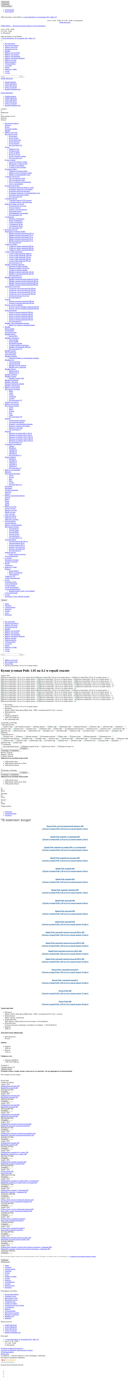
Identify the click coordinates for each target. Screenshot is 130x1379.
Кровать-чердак (10, 552)
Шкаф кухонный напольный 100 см (21, 233)
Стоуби (11, 483)
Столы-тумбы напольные (13, 252)
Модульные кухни (11, 134)
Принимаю (5, 1260)
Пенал (7, 501)
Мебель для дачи (10, 60)
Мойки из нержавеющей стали (19, 175)
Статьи (7, 1278)
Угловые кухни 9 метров (17, 167)
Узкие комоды (14, 574)
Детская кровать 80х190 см (18, 541)
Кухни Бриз (13, 136)
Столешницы (9, 217)
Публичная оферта (7, 1352)
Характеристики (10, 813)
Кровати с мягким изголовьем (19, 426)
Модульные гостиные (12, 389)
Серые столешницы (16, 222)
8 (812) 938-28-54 (11, 84)
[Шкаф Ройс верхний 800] (10, 1114)
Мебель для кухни (11, 47)
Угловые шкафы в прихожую (19, 345)
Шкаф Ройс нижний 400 (65, 868)
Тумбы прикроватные (12, 578)
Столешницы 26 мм (16, 224)
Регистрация (9, 11)
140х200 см (13, 451)
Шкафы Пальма (10, 351)
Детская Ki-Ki (14, 528)
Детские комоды (10, 523)
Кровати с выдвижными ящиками (21, 424)
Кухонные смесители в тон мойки (20, 189)
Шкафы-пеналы (10, 369)
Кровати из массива (16, 428)
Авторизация (9, 10)
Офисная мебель (10, 62)
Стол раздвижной (11, 584)
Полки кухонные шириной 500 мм (21, 318)
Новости (8, 1280)
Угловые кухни (10, 1302)
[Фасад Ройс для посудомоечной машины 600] (17, 1209)
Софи (11, 393)
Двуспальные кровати (16, 422)
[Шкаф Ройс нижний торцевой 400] (13, 1162)
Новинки (8, 1318)
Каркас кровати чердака (17, 554)
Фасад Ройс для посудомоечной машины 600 (16, 1211)
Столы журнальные (11, 587)
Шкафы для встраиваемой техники (17, 323)
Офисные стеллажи (11, 519)
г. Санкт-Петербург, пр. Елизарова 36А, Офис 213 (39, 17)
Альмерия (12, 396)
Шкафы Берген (10, 334)
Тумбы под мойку (11, 244)
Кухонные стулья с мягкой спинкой (17, 596)
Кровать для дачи (11, 510)
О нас (7, 613)
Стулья (7, 73)
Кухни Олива (13, 138)
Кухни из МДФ (14, 153)
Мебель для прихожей (12, 56)
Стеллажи (8, 65)
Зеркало (7, 497)
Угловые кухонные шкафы (18, 270)
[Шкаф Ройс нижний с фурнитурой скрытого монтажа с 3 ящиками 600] (26, 1247)
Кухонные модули (11, 49)
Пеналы (7, 299)
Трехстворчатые (10, 354)
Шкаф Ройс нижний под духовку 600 (65, 858)
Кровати (8, 125)
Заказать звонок (10, 82)
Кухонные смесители (12, 186)
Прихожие (8, 488)
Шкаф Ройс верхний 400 (65, 922)
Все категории (10, 43)
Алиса (11, 407)
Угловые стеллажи (11, 562)
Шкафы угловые (10, 376)
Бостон (11, 477)
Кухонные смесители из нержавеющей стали (24, 193)
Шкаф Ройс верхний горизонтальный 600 (15, 1126)
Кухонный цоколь (15, 211)
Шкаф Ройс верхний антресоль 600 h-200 (65, 951)
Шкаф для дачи (10, 512)
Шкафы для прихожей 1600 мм (19, 347)
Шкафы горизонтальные (13, 277)
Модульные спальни (12, 406)
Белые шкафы (9, 329)
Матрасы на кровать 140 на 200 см (21, 439)
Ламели (11, 446)
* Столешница (6, 744)
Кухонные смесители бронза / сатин (21, 187)
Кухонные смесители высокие (19, 191)
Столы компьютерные (12, 589)
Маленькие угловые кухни (18, 164)
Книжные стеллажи (12, 560)
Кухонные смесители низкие (19, 195)
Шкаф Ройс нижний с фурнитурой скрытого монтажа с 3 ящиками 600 (25, 1249)
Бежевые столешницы (16, 219)
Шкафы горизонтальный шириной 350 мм (23, 279)
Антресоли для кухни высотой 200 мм (22, 288)
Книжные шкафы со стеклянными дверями (24, 358)
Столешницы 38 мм (16, 226)
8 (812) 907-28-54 (11, 85)
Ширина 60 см (14, 373)
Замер (7, 604)
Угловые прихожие (11, 490)
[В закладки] (10, 1092)
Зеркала (7, 494)
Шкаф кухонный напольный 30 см (21, 235)
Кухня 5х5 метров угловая (18, 162)
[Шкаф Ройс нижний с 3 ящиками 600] (14, 1190)
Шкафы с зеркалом (11, 382)
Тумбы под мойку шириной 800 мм (21, 250)
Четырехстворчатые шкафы (14, 384)
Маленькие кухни (11, 1300)
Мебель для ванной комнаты (15, 58)
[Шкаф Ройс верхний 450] (10, 1095)
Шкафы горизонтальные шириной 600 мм (23, 283)
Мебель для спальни (12, 54)
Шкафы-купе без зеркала (17, 365)
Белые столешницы (15, 220)
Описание (8, 812)
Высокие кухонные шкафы (18, 266)
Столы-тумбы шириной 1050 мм (20, 255)
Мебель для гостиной (12, 53)
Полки (7, 67)
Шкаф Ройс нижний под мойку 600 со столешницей (65, 847)
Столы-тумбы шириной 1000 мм (20, 253)
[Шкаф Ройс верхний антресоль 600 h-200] (16, 1238)
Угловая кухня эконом (16, 165)
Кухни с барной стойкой (17, 156)
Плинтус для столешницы (18, 209)
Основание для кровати (13, 444)
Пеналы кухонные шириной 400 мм (21, 301)
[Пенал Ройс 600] (7, 1171)
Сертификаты (9, 1282)
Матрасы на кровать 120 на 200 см (21, 437)
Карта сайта (5, 1354)
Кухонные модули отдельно (14, 1305)
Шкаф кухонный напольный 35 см (21, 237)
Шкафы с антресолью (12, 385)
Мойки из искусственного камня (20, 173)
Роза (10, 413)
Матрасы (8, 431)
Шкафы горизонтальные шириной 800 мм (23, 285)
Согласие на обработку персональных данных (17, 1350)
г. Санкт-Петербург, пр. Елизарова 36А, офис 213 (22, 1339)
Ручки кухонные (14, 208)
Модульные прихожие (12, 473)
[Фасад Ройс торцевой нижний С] (13, 1228)
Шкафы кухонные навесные (14, 264)
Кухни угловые (10, 160)
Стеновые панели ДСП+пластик (20, 200)
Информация (5, 1262)
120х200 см (13, 450)
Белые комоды (14, 571)
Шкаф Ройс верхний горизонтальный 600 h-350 (65, 932)
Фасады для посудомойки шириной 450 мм (24, 307)
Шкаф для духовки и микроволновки (22, 325)
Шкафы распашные (11, 380)
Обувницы (8, 486)
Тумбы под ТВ (10, 576)
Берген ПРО (13, 336)
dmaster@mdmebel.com (12, 89)
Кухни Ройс (9, 664)
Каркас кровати (10, 457)
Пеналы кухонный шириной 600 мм (21, 303)
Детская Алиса (14, 534)
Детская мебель (10, 64)
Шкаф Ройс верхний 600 (65, 900)
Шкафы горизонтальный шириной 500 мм (23, 281)
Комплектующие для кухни (14, 204)
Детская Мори (14, 532)
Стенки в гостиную (11, 402)
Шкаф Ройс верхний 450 (65, 911)
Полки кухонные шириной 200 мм (21, 312)
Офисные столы (10, 517)
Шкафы (7, 51)
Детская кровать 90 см (16, 543)
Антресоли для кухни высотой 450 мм (22, 294)
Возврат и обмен (10, 1276)
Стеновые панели (11, 198)
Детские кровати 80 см (17, 545)
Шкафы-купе (9, 360)
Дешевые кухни (10, 1296)
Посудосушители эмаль (17, 178)
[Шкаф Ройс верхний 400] (10, 1086)
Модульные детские (12, 527)
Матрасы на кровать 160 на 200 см (21, 440)
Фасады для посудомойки (14, 305)
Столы (7, 71)
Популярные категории (9, 1291)
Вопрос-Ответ (10, 1285)
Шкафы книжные (11, 356)
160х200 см (13, 453)
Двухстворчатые (10, 352)
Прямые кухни (14, 149)
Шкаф (7, 505)
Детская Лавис (14, 530)
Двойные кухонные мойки (18, 171)
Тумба (7, 503)
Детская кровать (10, 539)
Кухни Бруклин (14, 142)
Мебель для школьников (13, 525)
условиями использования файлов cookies (82, 1256)
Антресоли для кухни (12, 286)
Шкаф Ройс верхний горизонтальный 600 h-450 (65, 959)
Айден (11, 395)
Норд (11, 481)
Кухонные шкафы (11, 129)
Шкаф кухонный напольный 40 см (21, 239)
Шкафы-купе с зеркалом (17, 367)
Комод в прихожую (15, 573)
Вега (10, 479)
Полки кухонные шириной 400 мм (21, 316)
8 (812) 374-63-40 (11, 87)
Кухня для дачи (10, 508)
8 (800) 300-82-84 (7, 78)
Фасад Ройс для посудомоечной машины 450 (65, 826)
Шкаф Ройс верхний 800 (9, 1116)
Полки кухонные (11, 310)
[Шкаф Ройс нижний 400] (10, 1143)
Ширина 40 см (14, 371)
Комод (7, 499)
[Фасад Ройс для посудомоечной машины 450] (17, 1200)
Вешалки (8, 472)
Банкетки (8, 492)
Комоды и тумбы (11, 69)
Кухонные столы (10, 582)
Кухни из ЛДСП (14, 154)
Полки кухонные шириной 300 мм (21, 314)
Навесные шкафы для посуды (19, 268)
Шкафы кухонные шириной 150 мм (21, 272)
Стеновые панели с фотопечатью (20, 202)
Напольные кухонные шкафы (15, 231)
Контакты (8, 615)
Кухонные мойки (11, 169)
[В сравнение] (12, 1092)
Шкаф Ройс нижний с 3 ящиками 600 (65, 837)
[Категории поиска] (1, 40)
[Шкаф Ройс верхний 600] (10, 1105)
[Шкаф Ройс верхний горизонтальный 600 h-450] (18, 1133)
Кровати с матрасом (12, 1314)
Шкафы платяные (11, 374)
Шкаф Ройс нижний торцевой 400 (65, 890)
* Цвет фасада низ (7, 734)
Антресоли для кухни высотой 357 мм (22, 292)
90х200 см (12, 448)
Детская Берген (14, 536)
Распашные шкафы (15, 343)
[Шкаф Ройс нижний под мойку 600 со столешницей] (20, 1181)
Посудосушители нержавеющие (20, 182)
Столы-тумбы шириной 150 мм (20, 257)
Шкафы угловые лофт (16, 378)
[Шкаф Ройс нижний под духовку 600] (14, 1152)
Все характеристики (12, 719)
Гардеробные (9, 330)
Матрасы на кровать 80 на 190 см (20, 433)
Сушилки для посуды (12, 176)
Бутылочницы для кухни (17, 206)
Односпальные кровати (17, 420)
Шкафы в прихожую (12, 338)
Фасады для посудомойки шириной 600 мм (24, 308)
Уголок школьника (11, 556)
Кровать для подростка (17, 547)
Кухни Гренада (14, 143)
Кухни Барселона (15, 140)
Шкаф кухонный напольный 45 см (21, 241)
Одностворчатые (11, 332)
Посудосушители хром (17, 180)
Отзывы (8, 815)
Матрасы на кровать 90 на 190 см (20, 435)
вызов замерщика (7, 93)
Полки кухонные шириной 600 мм (21, 319)
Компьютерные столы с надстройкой (22, 591)
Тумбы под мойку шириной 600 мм (21, 248)
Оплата (7, 611)
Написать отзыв (6, 1069)
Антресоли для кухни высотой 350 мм (22, 290)
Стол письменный (11, 593)
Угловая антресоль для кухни (19, 296)
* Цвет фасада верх (7, 725)
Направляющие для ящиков (18, 213)
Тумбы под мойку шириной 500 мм (21, 246)
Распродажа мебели (11, 45)
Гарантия (8, 609)
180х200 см (13, 466)
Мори (11, 391)
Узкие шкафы (13, 340)
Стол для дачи (10, 514)
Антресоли (8, 565)
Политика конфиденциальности (12, 1348)
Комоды (7, 569)
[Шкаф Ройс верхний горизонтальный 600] (16, 1124)
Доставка (8, 605)
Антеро (11, 398)
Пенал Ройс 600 (65, 991)
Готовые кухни (14, 151)
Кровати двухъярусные (17, 549)
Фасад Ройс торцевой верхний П (65, 970)
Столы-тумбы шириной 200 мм (20, 259)
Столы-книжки (10, 585)
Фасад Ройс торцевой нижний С (65, 980)
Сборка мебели (10, 607)
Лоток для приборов (16, 184)
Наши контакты (65, 22)
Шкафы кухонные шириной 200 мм (21, 274)
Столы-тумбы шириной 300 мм (20, 261)
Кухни (7, 127)
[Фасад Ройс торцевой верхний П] (13, 1219)
